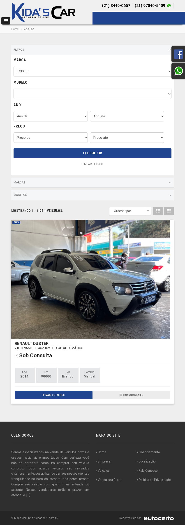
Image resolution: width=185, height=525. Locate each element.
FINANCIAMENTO (132, 395)
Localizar (94, 153)
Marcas (19, 182)
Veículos (104, 470)
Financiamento (149, 452)
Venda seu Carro (109, 480)
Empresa (104, 461)
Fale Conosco (148, 470)
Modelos (20, 195)
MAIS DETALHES (55, 395)
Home (14, 29)
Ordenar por (122, 211)
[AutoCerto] (157, 518)
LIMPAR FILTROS (92, 164)
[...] (28, 495)
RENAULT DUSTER (49, 345)
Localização (147, 461)
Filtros (19, 49)
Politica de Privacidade (155, 480)
